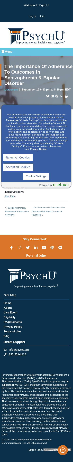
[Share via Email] (61, 96)
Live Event (10, 196)
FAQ (6, 336)
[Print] (66, 96)
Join (41, 16)
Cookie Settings (36, 176)
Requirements (13, 322)
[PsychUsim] (36, 255)
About (8, 307)
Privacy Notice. (38, 149)
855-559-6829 (17, 354)
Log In (32, 16)
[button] (36, 51)
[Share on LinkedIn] (52, 96)
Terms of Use (12, 331)
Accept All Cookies (18, 167)
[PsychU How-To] (63, 450)
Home (7, 303)
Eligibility (9, 317)
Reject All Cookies (18, 157)
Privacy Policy (13, 326)
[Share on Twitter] (47, 96)
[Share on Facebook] (56, 96)
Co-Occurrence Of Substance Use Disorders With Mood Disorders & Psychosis (48, 211)
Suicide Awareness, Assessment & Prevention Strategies (17, 211)
